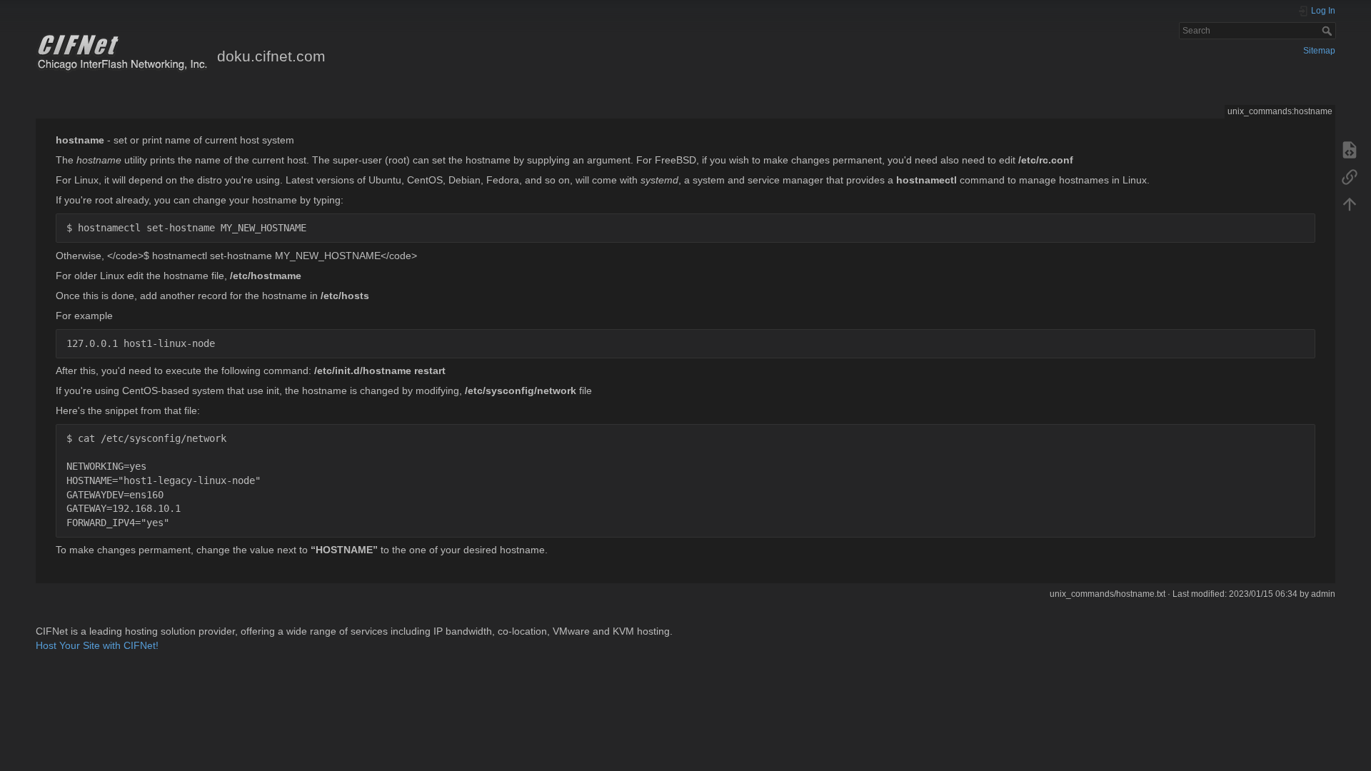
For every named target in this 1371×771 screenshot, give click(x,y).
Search (1328, 31)
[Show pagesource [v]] (1349, 149)
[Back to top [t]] (1349, 203)
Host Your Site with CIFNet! (97, 645)
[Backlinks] (1349, 176)
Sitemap (1319, 51)
